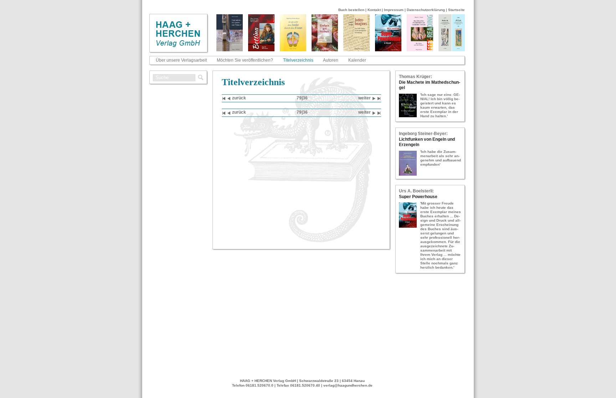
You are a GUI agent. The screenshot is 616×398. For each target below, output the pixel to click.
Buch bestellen (351, 10)
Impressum (394, 10)
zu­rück (239, 97)
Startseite (456, 10)
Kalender (357, 60)
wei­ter (364, 97)
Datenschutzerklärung (426, 10)
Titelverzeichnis (298, 60)
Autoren (330, 60)
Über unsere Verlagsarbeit (181, 60)
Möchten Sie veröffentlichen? (245, 60)
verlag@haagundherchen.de (348, 385)
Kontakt (374, 10)
